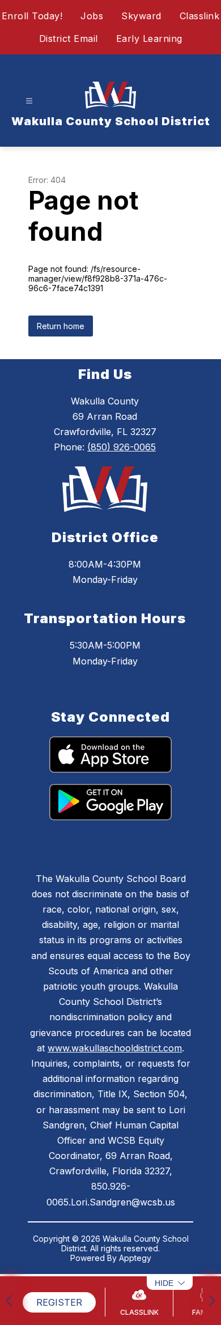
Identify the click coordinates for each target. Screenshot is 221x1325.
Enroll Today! (32, 16)
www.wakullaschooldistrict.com (115, 1048)
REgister (59, 1302)
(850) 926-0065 (121, 447)
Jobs (91, 16)
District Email (68, 38)
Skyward (141, 16)
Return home (60, 326)
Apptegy (135, 1258)
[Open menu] (29, 101)
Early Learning (149, 38)
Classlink (200, 16)
